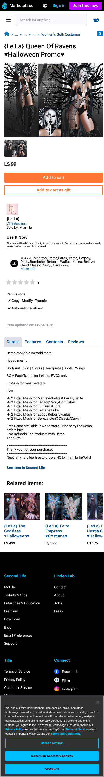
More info (28, 269)
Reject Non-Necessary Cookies (52, 755)
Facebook (69, 672)
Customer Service (18, 688)
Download (12, 619)
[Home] (6, 34)
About (59, 595)
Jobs (58, 603)
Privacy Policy (14, 680)
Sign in (59, 5)
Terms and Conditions (65, 733)
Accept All (52, 768)
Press (58, 611)
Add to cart (53, 177)
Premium (11, 611)
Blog (7, 627)
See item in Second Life (26, 467)
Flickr (65, 681)
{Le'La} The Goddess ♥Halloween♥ (16, 531)
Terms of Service (17, 671)
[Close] (97, 702)
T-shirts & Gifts (15, 595)
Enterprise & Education (22, 603)
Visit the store (17, 224)
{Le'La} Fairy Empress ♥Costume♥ (57, 531)
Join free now (85, 5)
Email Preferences (18, 635)
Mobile (9, 587)
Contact (60, 587)
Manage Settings (52, 742)
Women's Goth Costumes (61, 34)
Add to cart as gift (54, 190)
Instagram (70, 689)
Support (10, 643)
